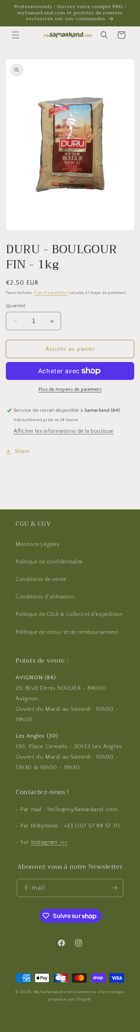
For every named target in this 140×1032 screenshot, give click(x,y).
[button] (15, 35)
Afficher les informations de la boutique (64, 431)
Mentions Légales (38, 544)
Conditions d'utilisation (45, 597)
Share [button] (22, 451)
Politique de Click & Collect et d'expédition (69, 614)
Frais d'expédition (51, 293)
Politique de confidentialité (49, 562)
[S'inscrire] (114, 888)
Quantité (16, 305)
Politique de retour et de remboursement (67, 632)
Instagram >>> (49, 842)
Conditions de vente (41, 579)
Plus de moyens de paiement (70, 389)
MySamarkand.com (53, 992)
